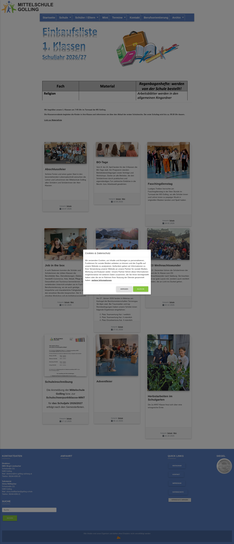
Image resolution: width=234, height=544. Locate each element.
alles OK (140, 289)
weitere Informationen (102, 280)
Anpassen (124, 289)
